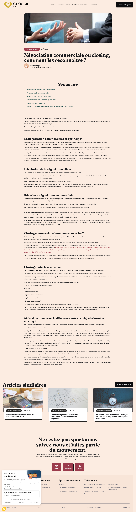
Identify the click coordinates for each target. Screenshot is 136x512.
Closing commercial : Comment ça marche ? (42, 100)
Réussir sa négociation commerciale (39, 96)
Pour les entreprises (124, 5)
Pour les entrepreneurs (43, 487)
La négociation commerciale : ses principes (41, 90)
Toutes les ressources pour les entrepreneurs (117, 488)
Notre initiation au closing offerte (94, 484)
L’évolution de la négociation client (38, 93)
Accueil (51, 5)
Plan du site (126, 507)
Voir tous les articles (124, 384)
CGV (63, 507)
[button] (63, 5)
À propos (61, 484)
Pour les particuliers (42, 484)
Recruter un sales (113, 484)
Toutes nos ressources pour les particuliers (94, 492)
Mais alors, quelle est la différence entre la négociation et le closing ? (50, 106)
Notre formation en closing (92, 487)
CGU (39, 507)
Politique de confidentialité (94, 507)
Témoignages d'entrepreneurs (68, 491)
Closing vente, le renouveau (36, 103)
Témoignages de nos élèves (67, 487)
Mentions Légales (11, 507)
